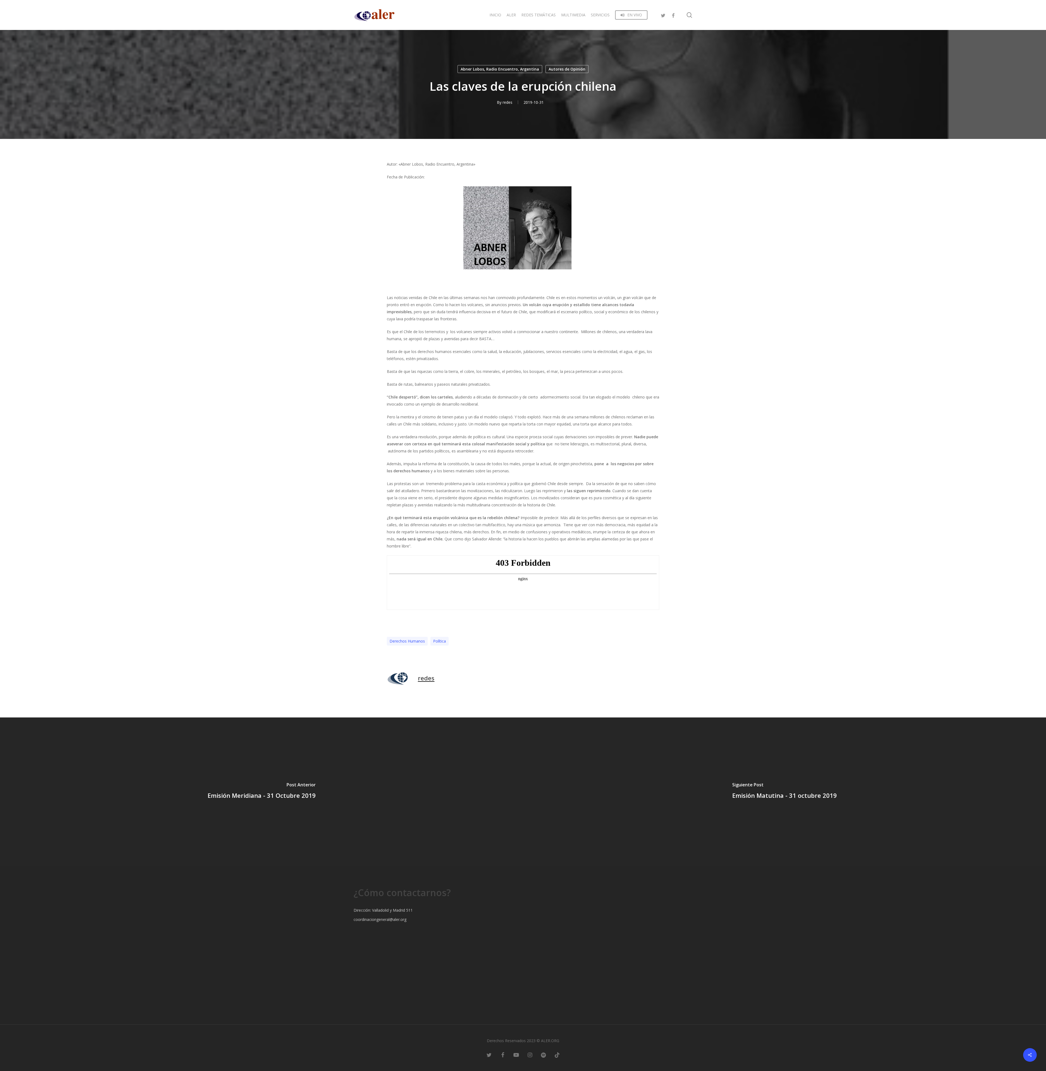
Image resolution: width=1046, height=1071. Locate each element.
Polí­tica (439, 641)
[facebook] (673, 15)
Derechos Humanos (407, 641)
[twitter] (663, 15)
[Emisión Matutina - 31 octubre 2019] (784, 791)
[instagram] (530, 1055)
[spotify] (543, 1055)
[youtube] (516, 1055)
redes (507, 102)
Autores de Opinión (567, 69)
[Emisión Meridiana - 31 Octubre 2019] (261, 791)
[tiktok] (557, 1055)
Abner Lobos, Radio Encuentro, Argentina (500, 69)
